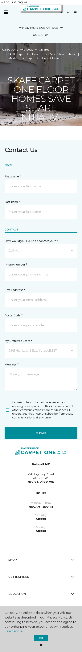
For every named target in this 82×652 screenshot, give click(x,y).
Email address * (15, 290)
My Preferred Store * (18, 341)
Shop (12, 559)
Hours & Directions (41, 481)
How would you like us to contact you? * (31, 241)
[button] (61, 12)
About (28, 49)
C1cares (44, 49)
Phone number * (16, 264)
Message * (11, 364)
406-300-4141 (41, 35)
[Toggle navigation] (5, 12)
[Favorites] (68, 12)
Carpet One (10, 49)
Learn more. (14, 631)
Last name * (12, 202)
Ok (41, 638)
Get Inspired (18, 576)
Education (17, 594)
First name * (13, 176)
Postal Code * (13, 315)
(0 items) (75, 12)
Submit (41, 433)
